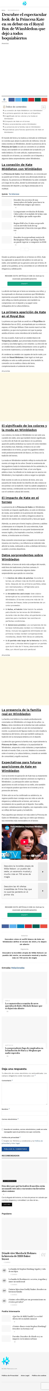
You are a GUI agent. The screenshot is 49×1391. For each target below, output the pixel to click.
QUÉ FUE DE (9, 1045)
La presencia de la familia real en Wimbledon (22, 127)
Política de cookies (39, 1375)
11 (14, 1322)
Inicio (3, 10)
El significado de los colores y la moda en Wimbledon (20, 117)
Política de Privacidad (10, 1375)
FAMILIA (7, 1000)
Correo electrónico (10, 1119)
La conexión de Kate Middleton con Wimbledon (23, 110)
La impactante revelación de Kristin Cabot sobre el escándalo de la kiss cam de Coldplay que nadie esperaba (30, 214)
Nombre (6, 1109)
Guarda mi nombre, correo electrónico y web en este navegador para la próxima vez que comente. (25, 1130)
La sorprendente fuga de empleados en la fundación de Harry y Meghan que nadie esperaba (24, 1050)
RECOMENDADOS (13, 10)
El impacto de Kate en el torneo (17, 121)
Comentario (7, 1080)
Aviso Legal (25, 1375)
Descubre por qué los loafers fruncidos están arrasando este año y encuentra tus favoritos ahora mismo (23, 1188)
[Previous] (22, 249)
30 (7, 1011)
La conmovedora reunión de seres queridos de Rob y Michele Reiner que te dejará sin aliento (23, 1006)
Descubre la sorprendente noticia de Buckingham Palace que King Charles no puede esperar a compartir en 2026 (30, 239)
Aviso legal (15, 1143)
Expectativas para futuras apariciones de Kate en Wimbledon (24, 131)
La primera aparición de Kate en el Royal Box (22, 113)
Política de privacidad (11, 1137)
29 (7, 1056)
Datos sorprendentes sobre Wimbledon (20, 124)
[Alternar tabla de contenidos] (42, 107)
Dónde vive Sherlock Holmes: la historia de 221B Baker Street (19, 1256)
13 (15, 245)
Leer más (7, 1204)
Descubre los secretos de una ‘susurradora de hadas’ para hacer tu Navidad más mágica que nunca (29, 202)
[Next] (26, 249)
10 (16, 207)
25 (15, 1342)
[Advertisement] (24, 69)
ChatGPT (24, 283)
